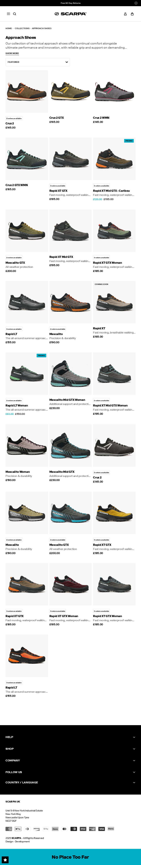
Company (13, 760)
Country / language (22, 782)
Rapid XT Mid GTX (61, 257)
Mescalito (56, 334)
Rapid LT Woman (17, 405)
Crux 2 (10, 123)
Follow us (14, 772)
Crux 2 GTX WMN (17, 185)
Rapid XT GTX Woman (107, 262)
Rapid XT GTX (58, 190)
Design (9, 841)
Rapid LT (11, 334)
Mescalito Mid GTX (61, 471)
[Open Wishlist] (5, 859)
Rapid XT (99, 328)
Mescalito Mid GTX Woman (67, 399)
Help (9, 737)
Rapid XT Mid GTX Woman (110, 405)
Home (9, 28)
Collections (22, 28)
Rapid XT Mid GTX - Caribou (111, 190)
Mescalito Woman (18, 471)
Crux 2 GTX (56, 117)
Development (22, 841)
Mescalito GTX (15, 262)
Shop (10, 748)
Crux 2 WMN (101, 117)
